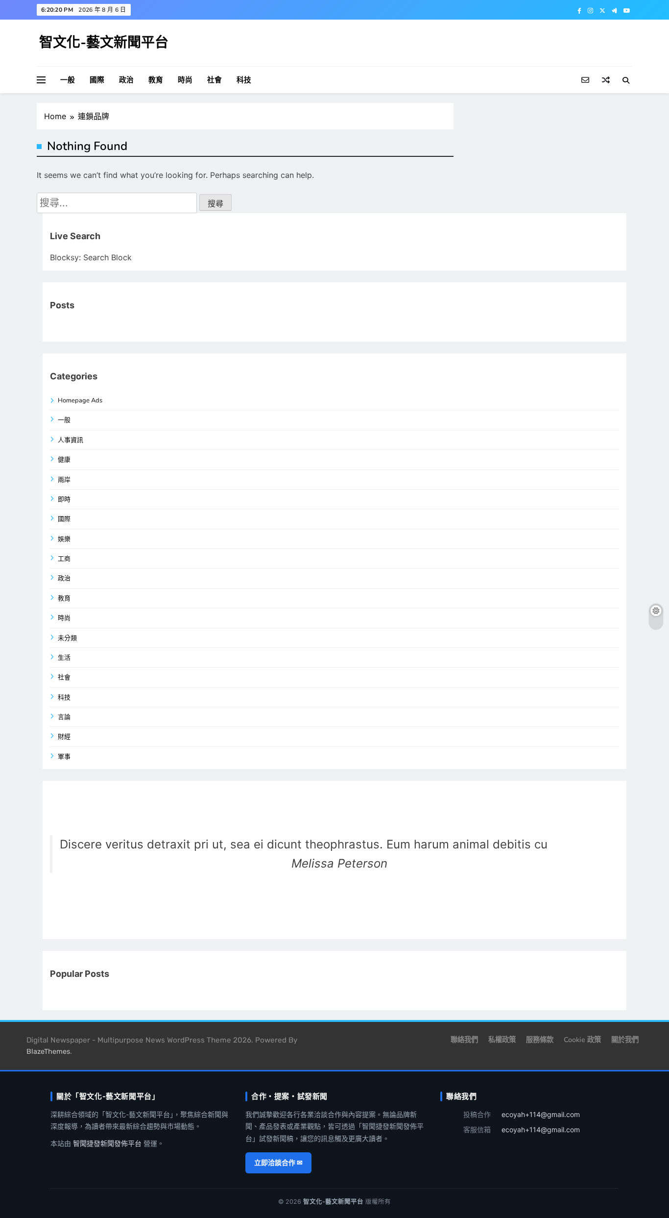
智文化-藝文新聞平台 (103, 42)
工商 (64, 558)
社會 (214, 80)
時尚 (185, 80)
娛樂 (64, 539)
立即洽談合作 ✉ (278, 1162)
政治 (126, 80)
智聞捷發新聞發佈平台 (107, 1143)
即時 (64, 499)
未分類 (67, 638)
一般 (67, 80)
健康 (64, 459)
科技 (244, 80)
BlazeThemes (48, 1051)
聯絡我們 (464, 1039)
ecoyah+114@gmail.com (541, 1114)
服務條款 (539, 1039)
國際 (97, 80)
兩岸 (64, 479)
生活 (64, 657)
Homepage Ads (80, 400)
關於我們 (625, 1039)
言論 (64, 717)
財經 (64, 736)
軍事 (64, 756)
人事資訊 (70, 440)
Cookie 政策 (582, 1039)
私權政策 (502, 1039)
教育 (155, 80)
